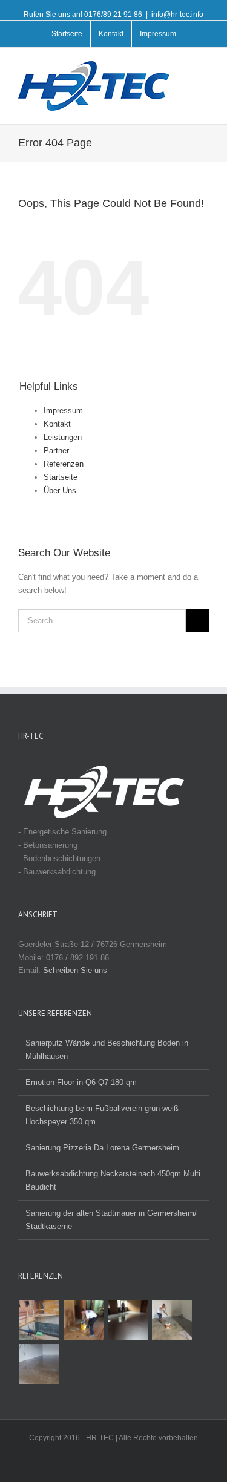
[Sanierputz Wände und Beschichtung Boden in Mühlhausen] (39, 1364)
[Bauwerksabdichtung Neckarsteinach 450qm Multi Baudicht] (39, 1320)
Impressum (63, 410)
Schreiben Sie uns (75, 970)
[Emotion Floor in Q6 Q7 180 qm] (171, 1320)
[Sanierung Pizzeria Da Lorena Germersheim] (83, 1320)
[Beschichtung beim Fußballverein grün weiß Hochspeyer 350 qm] (127, 1320)
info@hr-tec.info (177, 14)
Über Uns (60, 490)
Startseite (60, 477)
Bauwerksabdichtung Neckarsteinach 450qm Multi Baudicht (112, 1180)
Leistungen (63, 437)
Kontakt (57, 423)
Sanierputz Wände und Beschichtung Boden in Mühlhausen (106, 1049)
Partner (56, 450)
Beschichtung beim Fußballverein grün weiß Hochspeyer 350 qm (102, 1115)
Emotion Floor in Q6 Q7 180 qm (81, 1082)
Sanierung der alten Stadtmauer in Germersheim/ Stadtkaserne (111, 1219)
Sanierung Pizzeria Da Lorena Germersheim (102, 1147)
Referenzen (64, 463)
